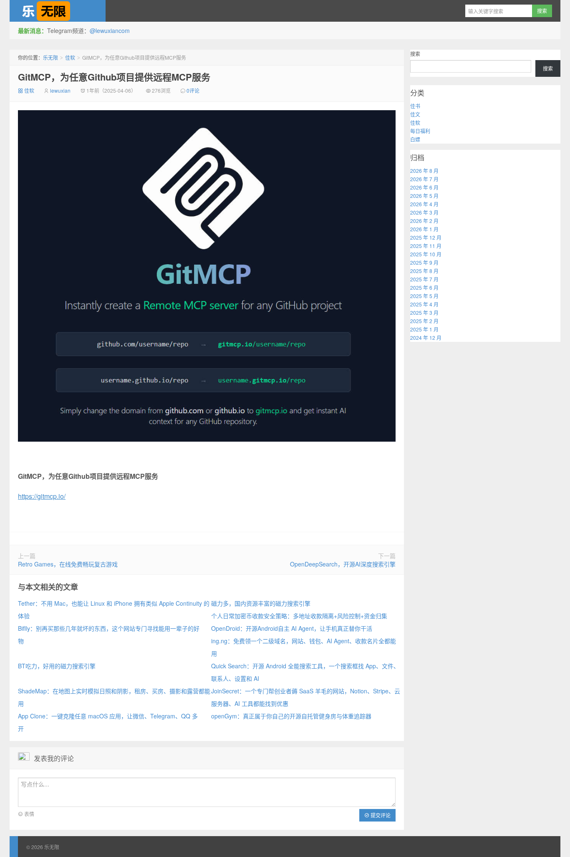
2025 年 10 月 (425, 254)
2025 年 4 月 (424, 304)
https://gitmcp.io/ (42, 496)
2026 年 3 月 (424, 212)
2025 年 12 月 (425, 237)
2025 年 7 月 (424, 279)
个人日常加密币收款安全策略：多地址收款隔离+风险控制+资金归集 (299, 616)
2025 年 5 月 (424, 295)
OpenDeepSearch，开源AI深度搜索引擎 (343, 564)
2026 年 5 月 (424, 195)
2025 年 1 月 (424, 329)
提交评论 (380, 815)
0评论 (193, 90)
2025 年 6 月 (424, 287)
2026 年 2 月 (424, 220)
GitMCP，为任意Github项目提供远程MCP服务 (114, 76)
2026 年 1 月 (424, 229)
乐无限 (58, 11)
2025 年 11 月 (425, 245)
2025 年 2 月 (424, 320)
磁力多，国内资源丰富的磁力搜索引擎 (260, 603)
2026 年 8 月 (424, 170)
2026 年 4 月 (424, 203)
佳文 (415, 114)
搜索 (415, 53)
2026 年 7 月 (424, 178)
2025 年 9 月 (424, 262)
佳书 (415, 105)
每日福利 (420, 130)
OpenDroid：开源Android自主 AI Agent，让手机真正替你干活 (291, 628)
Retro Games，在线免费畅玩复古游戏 (68, 564)
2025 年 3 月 (424, 312)
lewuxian (60, 90)
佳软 (70, 57)
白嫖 (415, 139)
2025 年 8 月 (424, 270)
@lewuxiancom (110, 30)
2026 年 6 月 (424, 187)
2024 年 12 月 (425, 337)
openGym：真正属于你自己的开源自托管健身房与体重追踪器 (291, 716)
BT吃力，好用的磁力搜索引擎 (57, 666)
